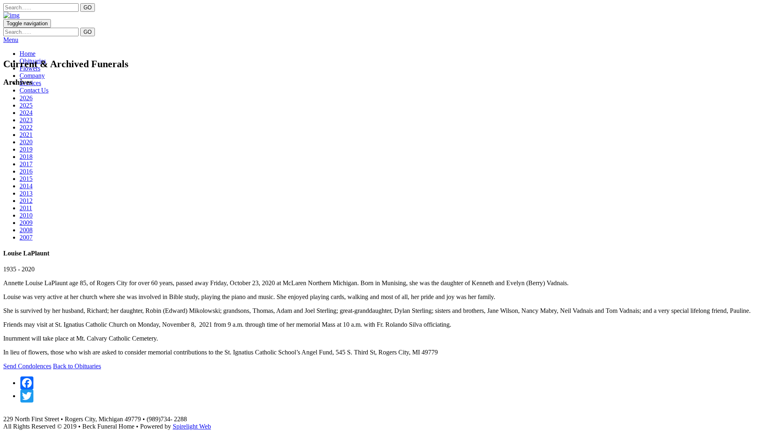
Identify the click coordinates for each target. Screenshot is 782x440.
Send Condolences (27, 366)
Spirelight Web (192, 426)
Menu (10, 39)
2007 (26, 237)
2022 (26, 127)
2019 (26, 149)
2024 (26, 112)
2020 (26, 142)
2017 (26, 164)
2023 (26, 120)
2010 (26, 215)
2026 (26, 98)
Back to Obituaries (77, 366)
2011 (26, 208)
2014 (26, 186)
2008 (26, 230)
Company (32, 75)
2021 (26, 134)
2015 (26, 178)
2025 (26, 105)
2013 (26, 193)
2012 (26, 200)
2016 (26, 171)
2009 (26, 222)
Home (27, 53)
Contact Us (34, 90)
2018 (26, 156)
